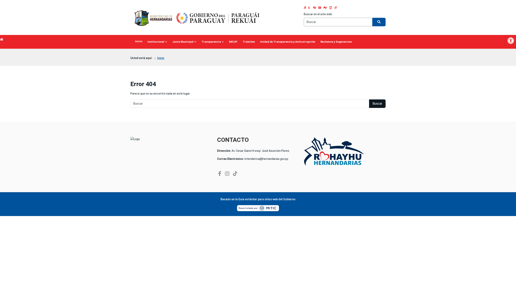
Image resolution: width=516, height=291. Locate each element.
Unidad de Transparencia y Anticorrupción (287, 41)
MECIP (233, 41)
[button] (511, 40)
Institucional (156, 41)
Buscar (377, 103)
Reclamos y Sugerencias (336, 41)
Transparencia (211, 41)
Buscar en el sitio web (318, 14)
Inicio (138, 41)
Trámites (249, 41)
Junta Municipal (183, 41)
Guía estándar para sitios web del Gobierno (266, 199)
